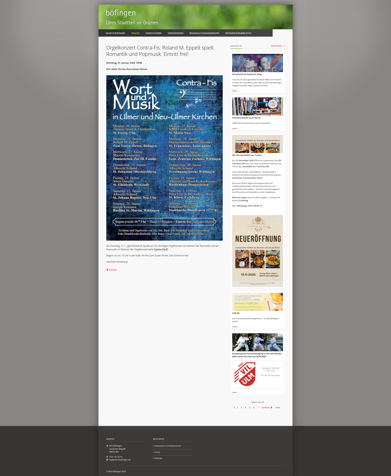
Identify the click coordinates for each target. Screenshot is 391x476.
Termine (135, 33)
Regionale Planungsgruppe (204, 33)
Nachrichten (276, 45)
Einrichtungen (154, 33)
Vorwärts (266, 407)
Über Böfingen (175, 33)
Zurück (113, 269)
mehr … (235, 90)
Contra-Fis (159, 249)
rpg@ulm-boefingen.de (119, 459)
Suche (157, 452)
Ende (278, 407)
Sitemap (158, 458)
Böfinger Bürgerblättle (238, 33)
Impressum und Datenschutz (168, 445)
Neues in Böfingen (115, 33)
